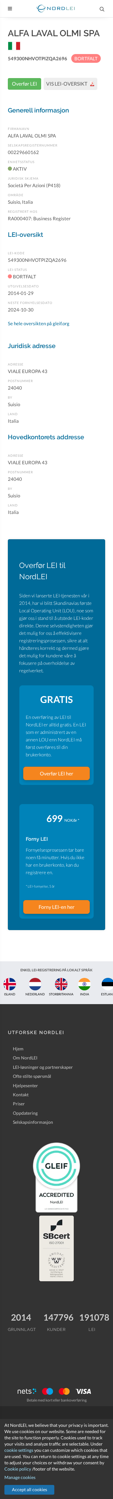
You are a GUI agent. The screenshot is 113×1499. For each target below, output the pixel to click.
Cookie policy (17, 1469)
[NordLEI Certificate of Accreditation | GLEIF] (56, 1178)
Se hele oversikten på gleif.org (38, 323)
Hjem (18, 1048)
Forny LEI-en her (56, 907)
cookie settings (18, 1450)
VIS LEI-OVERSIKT (67, 84)
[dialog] (56, 1459)
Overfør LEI (24, 84)
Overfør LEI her (56, 773)
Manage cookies (19, 1477)
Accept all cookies (29, 1489)
